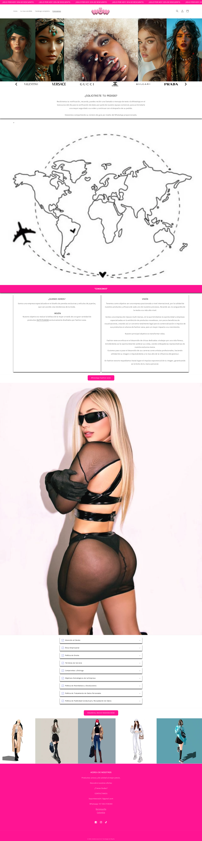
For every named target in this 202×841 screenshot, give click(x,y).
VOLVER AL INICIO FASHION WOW (101, 713)
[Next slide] (16, 84)
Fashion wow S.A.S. (97, 839)
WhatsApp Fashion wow (101, 378)
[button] (177, 11)
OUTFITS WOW (43, 320)
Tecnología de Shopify (108, 839)
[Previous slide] (185, 84)
